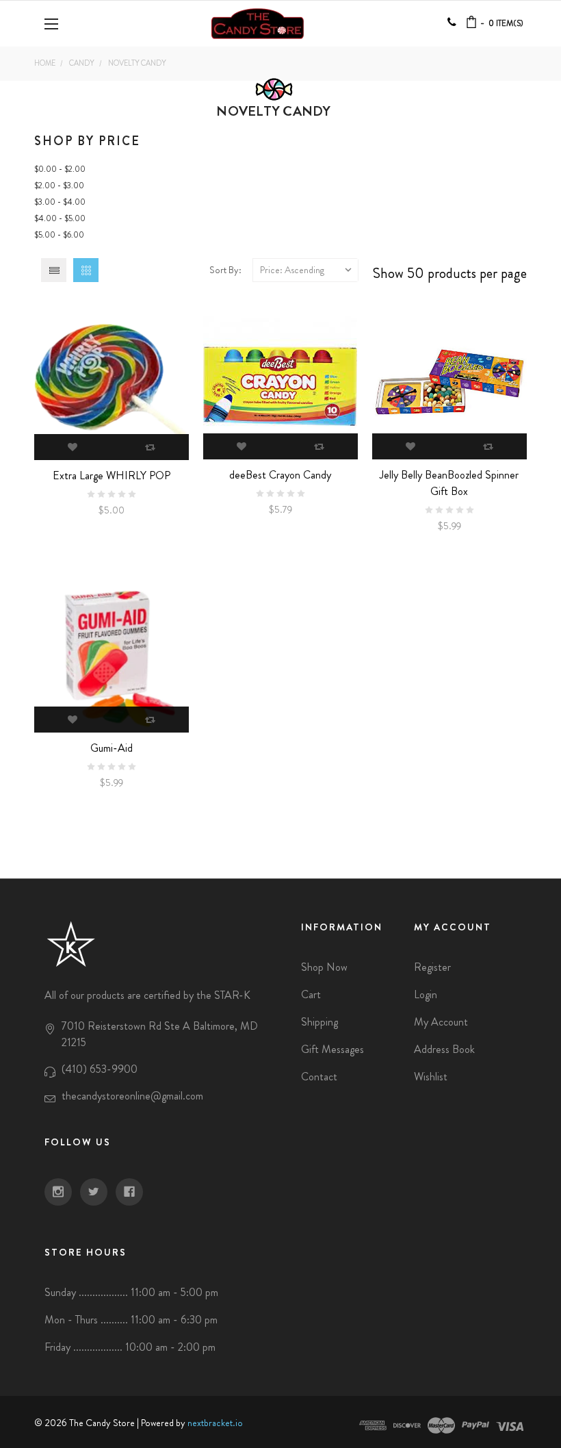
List (53, 270)
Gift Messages (332, 1049)
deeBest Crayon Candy (280, 475)
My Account (441, 1022)
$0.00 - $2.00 (60, 169)
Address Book (444, 1049)
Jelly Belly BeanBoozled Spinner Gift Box (449, 483)
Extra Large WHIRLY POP (111, 475)
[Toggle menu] (53, 23)
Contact (319, 1076)
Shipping (319, 1022)
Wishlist (430, 1076)
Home (44, 63)
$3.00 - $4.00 (60, 202)
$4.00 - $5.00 (60, 218)
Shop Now (324, 967)
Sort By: (225, 270)
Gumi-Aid (111, 748)
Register (432, 967)
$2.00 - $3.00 (59, 185)
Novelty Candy (137, 63)
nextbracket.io (215, 1423)
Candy (81, 63)
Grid (86, 270)
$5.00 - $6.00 (59, 235)
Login (425, 994)
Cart (311, 994)
